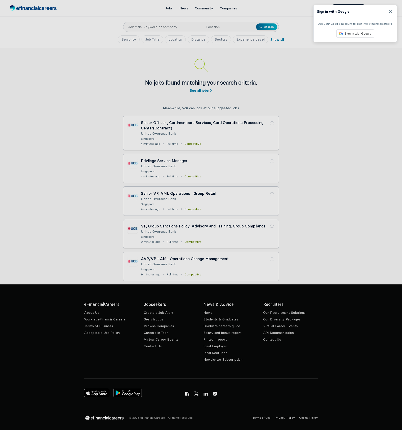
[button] (201, 215)
